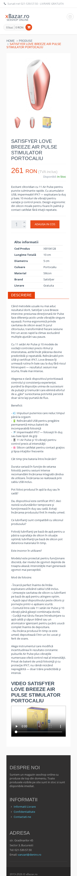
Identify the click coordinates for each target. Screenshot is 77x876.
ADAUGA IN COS (45, 224)
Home (10, 40)
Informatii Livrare (25, 807)
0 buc (9, 27)
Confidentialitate (24, 812)
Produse (26, 40)
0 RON (19, 27)
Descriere (21, 295)
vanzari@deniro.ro (29, 854)
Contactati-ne (22, 817)
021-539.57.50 (29, 4)
